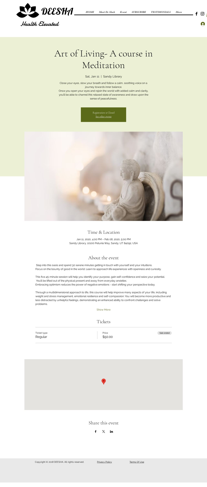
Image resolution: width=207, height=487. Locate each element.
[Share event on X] (103, 431)
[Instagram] (202, 13)
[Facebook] (196, 13)
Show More (103, 309)
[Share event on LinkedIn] (111, 431)
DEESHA (57, 11)
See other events (103, 116)
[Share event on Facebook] (95, 431)
